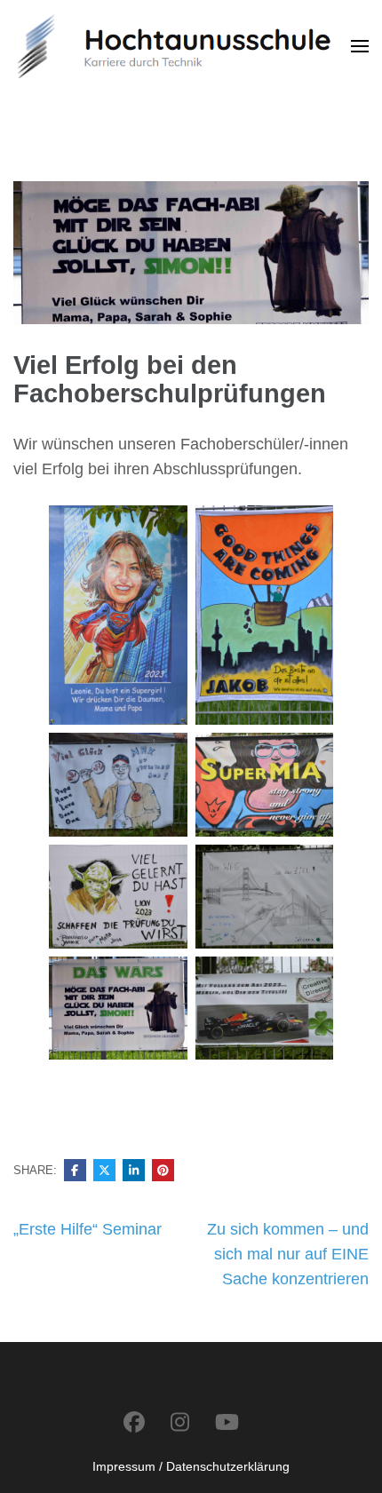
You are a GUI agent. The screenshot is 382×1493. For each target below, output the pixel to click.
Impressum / (127, 1466)
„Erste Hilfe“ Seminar (87, 1229)
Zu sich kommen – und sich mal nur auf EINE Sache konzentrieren (288, 1254)
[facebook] (134, 1422)
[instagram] (180, 1422)
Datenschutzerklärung (228, 1466)
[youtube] (227, 1422)
